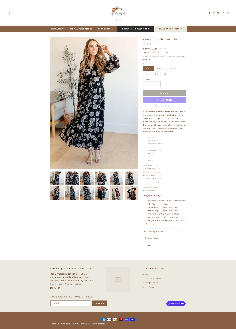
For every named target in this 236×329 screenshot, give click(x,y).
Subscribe (99, 303)
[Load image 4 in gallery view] (102, 178)
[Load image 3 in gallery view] (87, 178)
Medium (162, 69)
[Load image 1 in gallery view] (57, 178)
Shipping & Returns (150, 282)
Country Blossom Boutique (68, 324)
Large (175, 69)
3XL (167, 74)
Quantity (146, 79)
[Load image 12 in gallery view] (131, 193)
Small (150, 69)
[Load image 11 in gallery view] (116, 193)
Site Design (85, 324)
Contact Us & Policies (151, 278)
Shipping (147, 52)
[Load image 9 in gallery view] (87, 193)
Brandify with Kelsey (170, 29)
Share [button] (148, 245)
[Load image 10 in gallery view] (102, 193)
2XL (158, 74)
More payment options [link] (164, 106)
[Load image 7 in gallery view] (57, 193)
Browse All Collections (135, 29)
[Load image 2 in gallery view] (72, 178)
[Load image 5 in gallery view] (116, 178)
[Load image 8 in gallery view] (72, 193)
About (145, 274)
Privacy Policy (148, 287)
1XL (148, 74)
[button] (9, 12)
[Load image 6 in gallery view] (131, 178)
